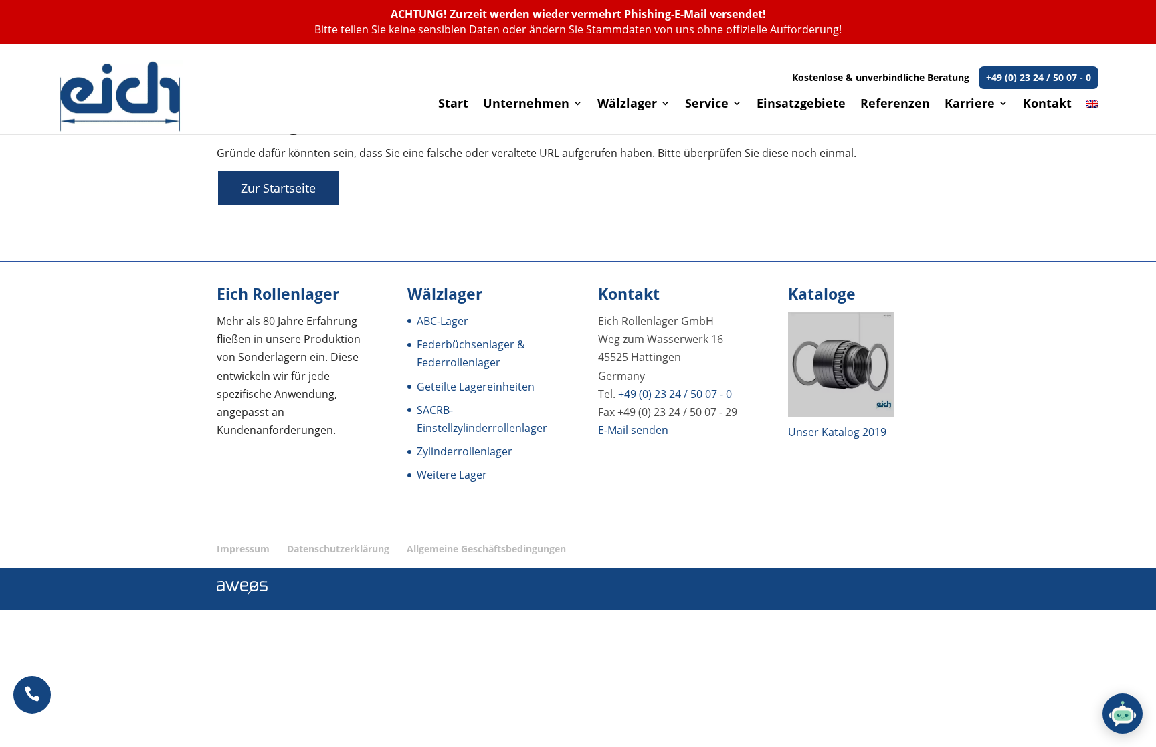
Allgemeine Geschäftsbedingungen (486, 548)
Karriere (970, 104)
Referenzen (895, 104)
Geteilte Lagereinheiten (476, 386)
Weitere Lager (452, 474)
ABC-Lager (442, 321)
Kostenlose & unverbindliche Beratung (941, 77)
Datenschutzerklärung (338, 548)
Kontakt (1047, 104)
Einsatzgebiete (801, 104)
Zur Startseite (278, 188)
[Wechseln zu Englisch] (1092, 116)
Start (453, 104)
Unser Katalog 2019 (837, 432)
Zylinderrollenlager (464, 451)
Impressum (243, 548)
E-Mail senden (633, 430)
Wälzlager (627, 104)
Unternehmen (526, 104)
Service (707, 104)
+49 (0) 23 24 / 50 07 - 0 (675, 394)
